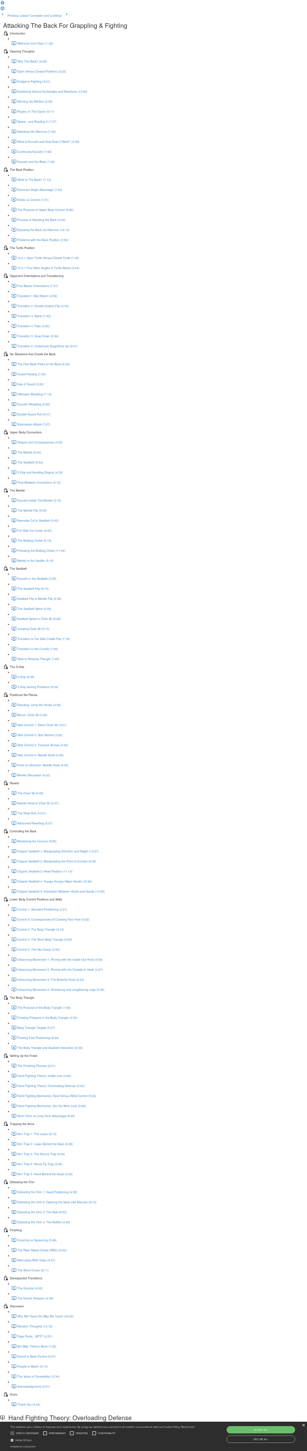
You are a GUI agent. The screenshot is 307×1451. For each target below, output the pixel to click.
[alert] (153, 1436)
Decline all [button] (261, 1439)
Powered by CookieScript (23, 1446)
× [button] (303, 1425)
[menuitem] (2, 10)
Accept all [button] (261, 1429)
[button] (2, 4)
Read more (188, 1427)
